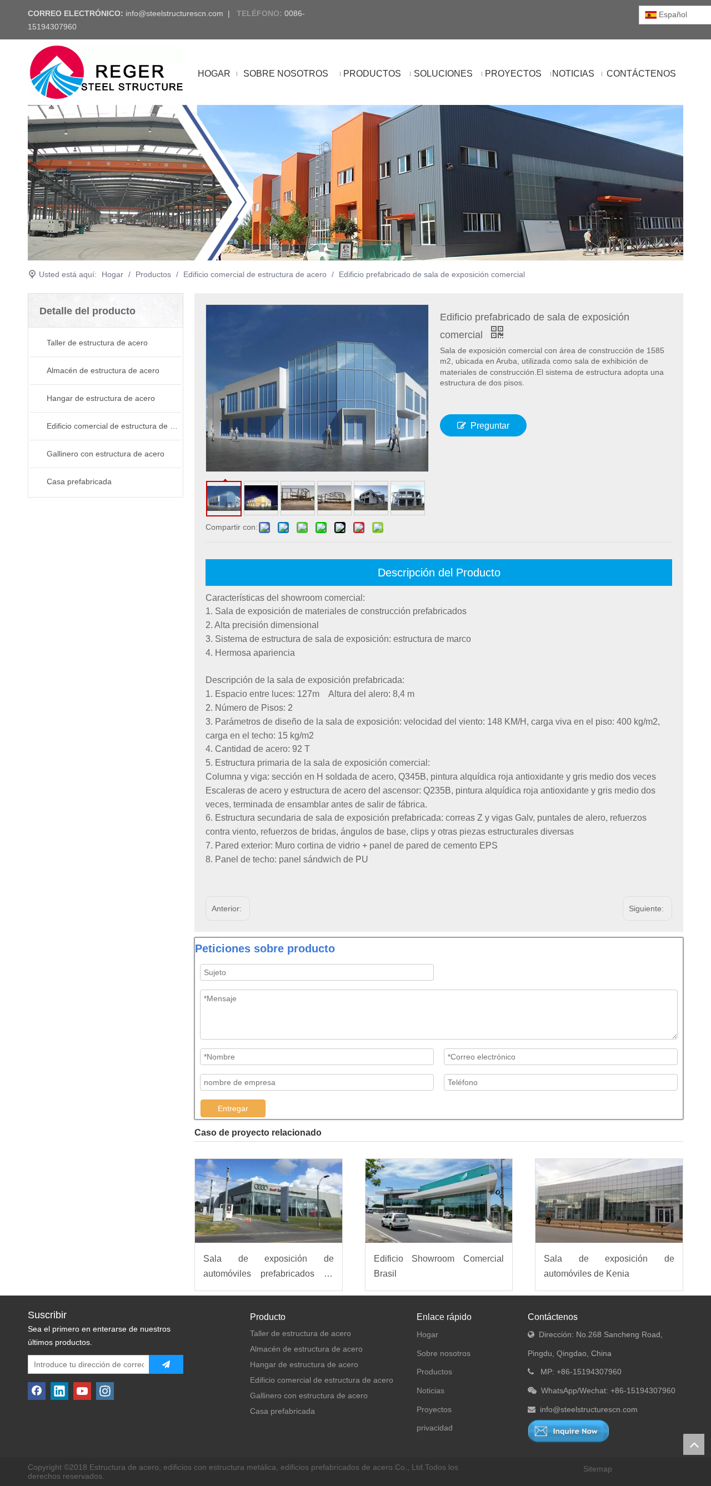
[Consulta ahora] (568, 1431)
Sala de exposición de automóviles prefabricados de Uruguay (268, 1267)
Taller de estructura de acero (97, 342)
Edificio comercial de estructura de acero (114, 425)
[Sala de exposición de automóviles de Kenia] (609, 1201)
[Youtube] (82, 1391)
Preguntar (489, 425)
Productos (434, 1371)
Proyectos (434, 1409)
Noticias (430, 1390)
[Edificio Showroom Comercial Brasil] (439, 1201)
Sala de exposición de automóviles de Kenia (609, 1266)
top (693, 1444)
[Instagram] (105, 1391)
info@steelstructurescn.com (174, 13)
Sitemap (597, 1468)
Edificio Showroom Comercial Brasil (439, 1266)
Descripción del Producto (439, 572)
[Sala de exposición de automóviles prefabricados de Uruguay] (268, 1201)
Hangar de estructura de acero (101, 398)
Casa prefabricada (79, 481)
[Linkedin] (59, 1391)
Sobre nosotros (443, 1353)
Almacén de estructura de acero (103, 370)
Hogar (427, 1334)
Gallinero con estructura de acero (105, 453)
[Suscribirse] (166, 1364)
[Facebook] (37, 1391)
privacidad (435, 1427)
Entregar (233, 1108)
